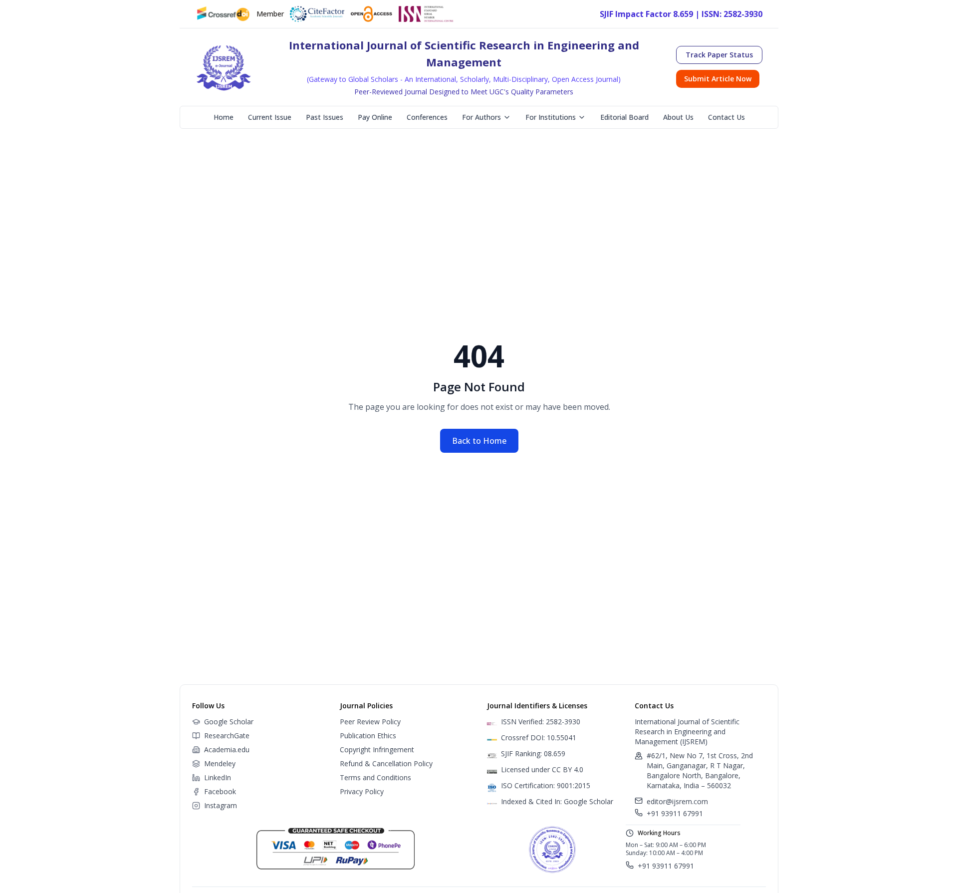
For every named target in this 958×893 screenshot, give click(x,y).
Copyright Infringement (377, 749)
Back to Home (479, 440)
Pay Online (375, 117)
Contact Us (726, 117)
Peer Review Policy (370, 721)
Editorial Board (624, 117)
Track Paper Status (719, 54)
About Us (678, 117)
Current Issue (269, 117)
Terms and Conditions (375, 777)
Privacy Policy (362, 791)
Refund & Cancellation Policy (386, 763)
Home (224, 117)
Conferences (427, 117)
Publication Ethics (368, 735)
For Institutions (550, 117)
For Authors (481, 117)
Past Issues (324, 117)
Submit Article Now (717, 78)
